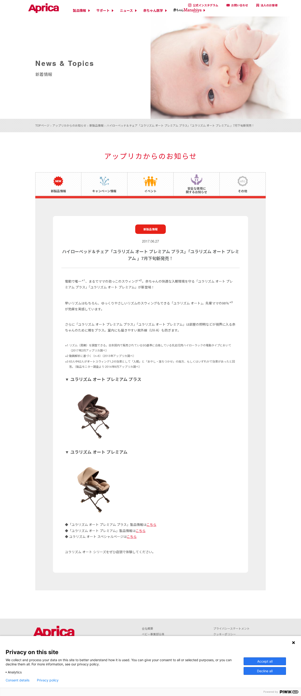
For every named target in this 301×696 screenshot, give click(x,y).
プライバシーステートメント (231, 628)
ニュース (126, 10)
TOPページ (42, 125)
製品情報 (79, 10)
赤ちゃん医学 (153, 10)
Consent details (17, 680)
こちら (151, 524)
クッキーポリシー (224, 634)
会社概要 (147, 628)
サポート (103, 10)
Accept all (265, 661)
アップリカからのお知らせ (69, 125)
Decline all (265, 671)
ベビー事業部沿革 (153, 634)
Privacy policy (48, 680)
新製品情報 (96, 125)
